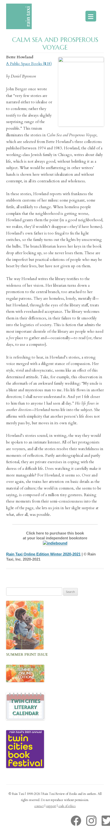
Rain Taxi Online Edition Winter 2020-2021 (43, 554)
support (51, 806)
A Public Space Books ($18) (29, 63)
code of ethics (67, 806)
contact (39, 806)
